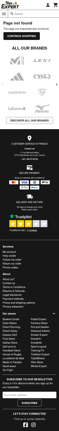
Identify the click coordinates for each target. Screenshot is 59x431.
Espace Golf (10, 335)
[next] (56, 84)
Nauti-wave (9, 366)
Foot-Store (9, 338)
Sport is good (38, 346)
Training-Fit (37, 350)
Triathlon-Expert (40, 354)
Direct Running (11, 327)
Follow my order (12, 259)
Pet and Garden (40, 327)
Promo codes (10, 267)
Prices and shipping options (19, 302)
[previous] (2, 84)
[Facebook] (25, 425)
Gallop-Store (10, 342)
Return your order (29, 209)
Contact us (29, 148)
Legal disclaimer (12, 295)
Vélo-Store (37, 362)
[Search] (12, 13)
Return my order (12, 263)
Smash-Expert (39, 335)
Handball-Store (11, 350)
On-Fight (8, 370)
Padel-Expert (38, 319)
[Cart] (55, 5)
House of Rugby (12, 354)
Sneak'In (36, 338)
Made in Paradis (12, 362)
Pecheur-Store (39, 323)
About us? (8, 279)
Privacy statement (13, 306)
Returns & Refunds (14, 291)
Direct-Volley (10, 331)
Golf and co (9, 346)
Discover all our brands (29, 120)
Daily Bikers (10, 323)
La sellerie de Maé (13, 358)
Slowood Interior (40, 331)
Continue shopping (21, 36)
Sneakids (36, 342)
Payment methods (13, 299)
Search (19, 14)
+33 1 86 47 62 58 (29, 159)
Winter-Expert (39, 366)
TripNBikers (38, 358)
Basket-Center (11, 319)
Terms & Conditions (14, 287)
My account (9, 252)
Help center (9, 255)
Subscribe (30, 403)
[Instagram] (33, 425)
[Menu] (4, 14)
